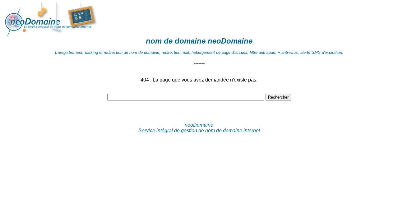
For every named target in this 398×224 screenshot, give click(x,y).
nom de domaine (176, 41)
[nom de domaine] (67, 35)
